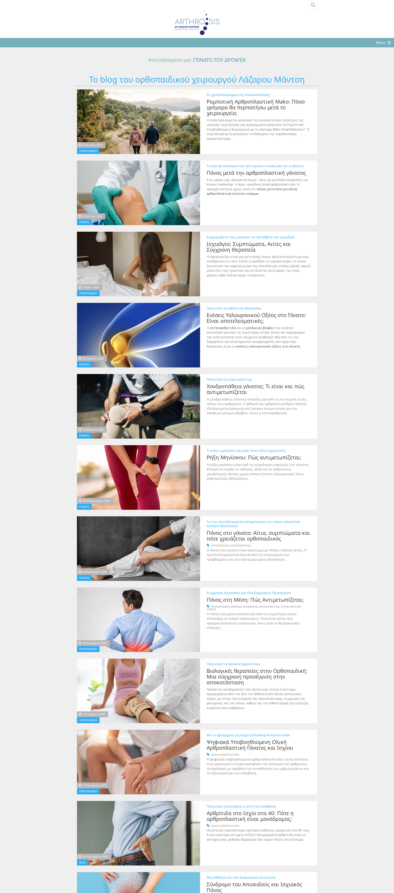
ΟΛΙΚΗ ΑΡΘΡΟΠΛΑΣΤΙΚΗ (225, 754)
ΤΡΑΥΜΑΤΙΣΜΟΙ (220, 545)
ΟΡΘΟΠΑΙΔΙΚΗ (88, 151)
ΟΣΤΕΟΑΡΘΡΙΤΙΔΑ (240, 545)
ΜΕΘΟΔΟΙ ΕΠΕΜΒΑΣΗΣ (244, 606)
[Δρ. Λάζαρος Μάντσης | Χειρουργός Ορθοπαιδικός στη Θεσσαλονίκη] (197, 22)
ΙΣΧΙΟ (82, 862)
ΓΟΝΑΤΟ (84, 222)
